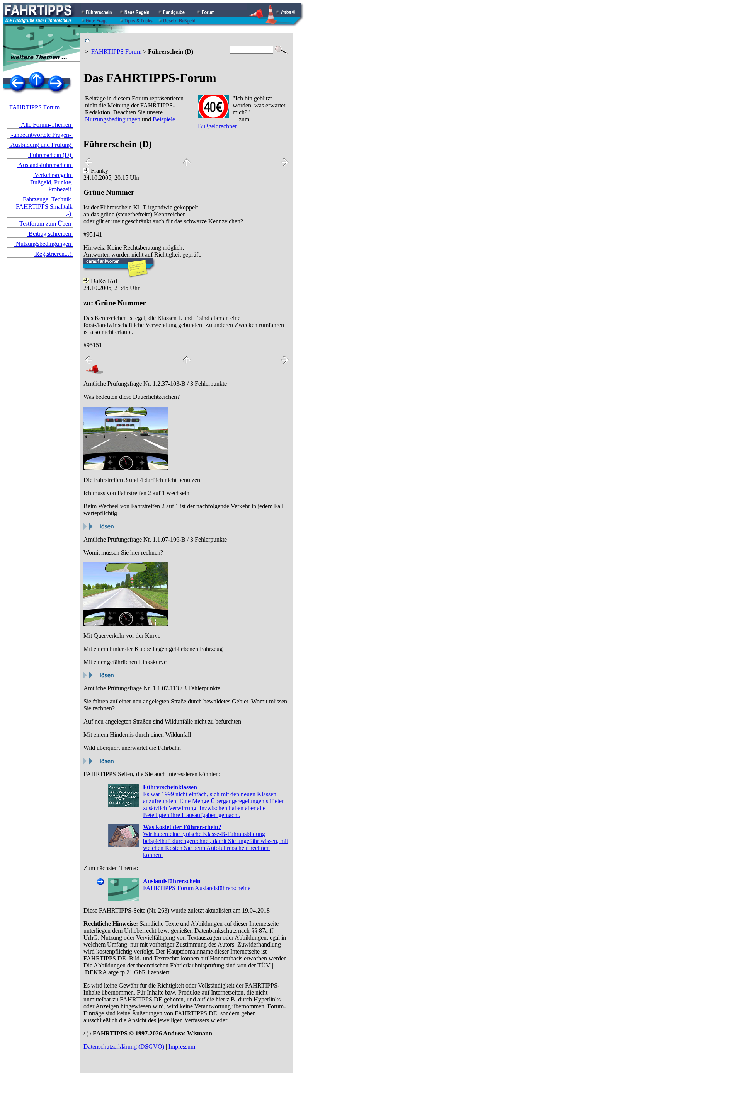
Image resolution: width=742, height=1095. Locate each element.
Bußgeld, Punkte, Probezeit (51, 185)
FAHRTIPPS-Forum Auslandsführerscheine (196, 884)
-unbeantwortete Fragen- (41, 134)
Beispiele (164, 119)
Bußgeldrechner (217, 126)
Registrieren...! (53, 253)
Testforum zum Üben (45, 223)
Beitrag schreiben (50, 233)
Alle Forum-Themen (46, 124)
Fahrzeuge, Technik (47, 199)
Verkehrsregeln (53, 175)
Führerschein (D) (50, 155)
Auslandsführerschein (45, 165)
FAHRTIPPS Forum (32, 107)
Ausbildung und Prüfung (41, 144)
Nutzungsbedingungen (43, 243)
